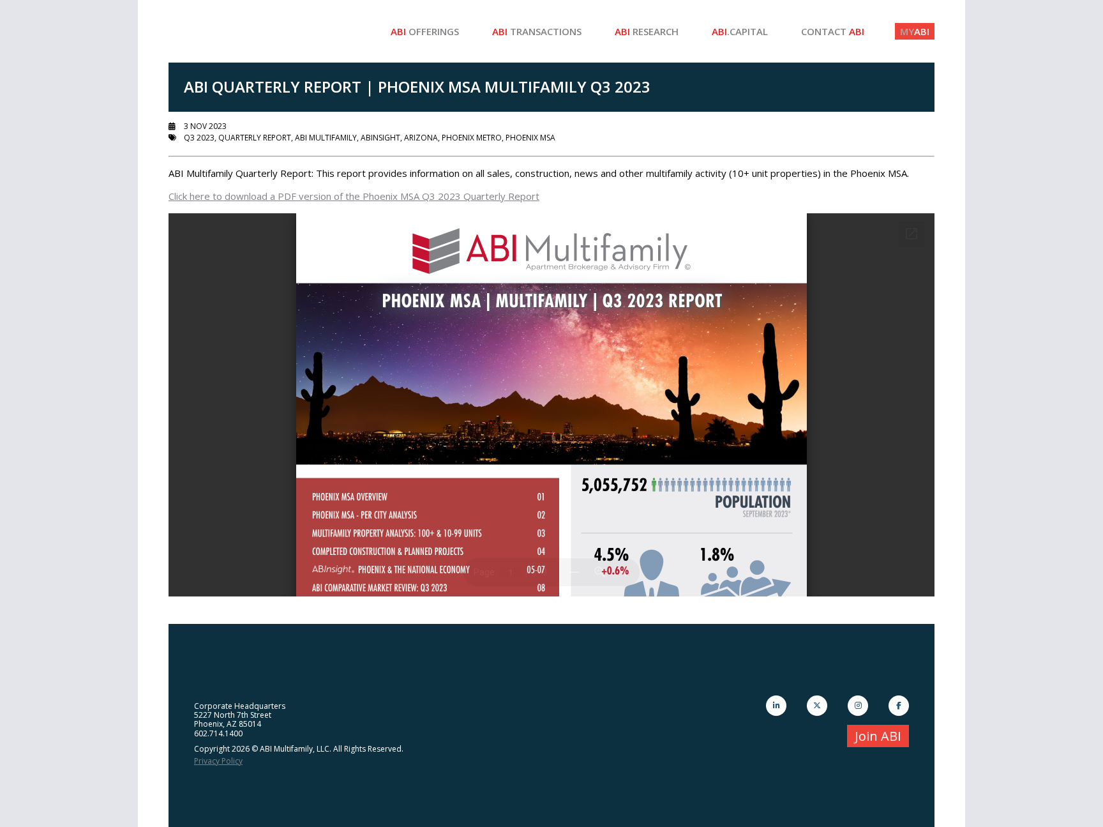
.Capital (740, 31)
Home (264, 31)
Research (647, 31)
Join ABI (878, 736)
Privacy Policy (218, 760)
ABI (914, 31)
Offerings (425, 31)
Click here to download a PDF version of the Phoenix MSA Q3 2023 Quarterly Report (354, 196)
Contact (832, 31)
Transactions (537, 31)
